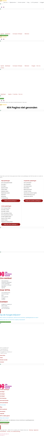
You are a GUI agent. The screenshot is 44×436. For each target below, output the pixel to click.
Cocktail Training (27, 191)
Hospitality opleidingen (30, 180)
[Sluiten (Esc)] (8, 433)
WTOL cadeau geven (5, 415)
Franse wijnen (4, 189)
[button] (8, 34)
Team (1, 357)
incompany (2, 411)
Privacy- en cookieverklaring (13, 431)
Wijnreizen (3, 194)
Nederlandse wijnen (5, 192)
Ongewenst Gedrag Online (7, 221)
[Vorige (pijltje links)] (1, 435)
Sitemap (31, 430)
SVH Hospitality (27, 184)
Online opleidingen (6, 206)
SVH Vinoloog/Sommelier (6, 182)
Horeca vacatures (4, 423)
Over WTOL (5, 290)
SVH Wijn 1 (2, 391)
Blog (1, 407)
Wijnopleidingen (5, 180)
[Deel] (5, 433)
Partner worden (3, 360)
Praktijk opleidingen (4, 389)
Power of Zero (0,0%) (6, 218)
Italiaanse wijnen (4, 191)
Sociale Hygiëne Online (6, 216)
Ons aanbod (6, 278)
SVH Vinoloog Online (5, 208)
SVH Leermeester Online (6, 213)
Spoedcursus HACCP (28, 196)
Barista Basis (26, 187)
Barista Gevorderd (28, 189)
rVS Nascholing (4, 198)
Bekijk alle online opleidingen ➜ (11, 224)
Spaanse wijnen (4, 187)
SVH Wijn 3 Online (5, 211)
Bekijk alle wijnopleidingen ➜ (10, 200)
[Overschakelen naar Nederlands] (1, 7)
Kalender (2, 413)
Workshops (3, 196)
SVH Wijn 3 (3, 186)
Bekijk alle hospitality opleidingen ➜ (33, 200)
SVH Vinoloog (3, 398)
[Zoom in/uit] (1, 433)
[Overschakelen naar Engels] (4, 7)
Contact (4, 301)
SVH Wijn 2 (3, 184)
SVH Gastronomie (28, 186)
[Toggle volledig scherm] (3, 433)
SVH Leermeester (27, 182)
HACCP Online (4, 220)
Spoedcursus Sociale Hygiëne (30, 192)
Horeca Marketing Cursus (29, 194)
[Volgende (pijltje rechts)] (3, 435)
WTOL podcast (3, 409)
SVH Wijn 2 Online (5, 209)
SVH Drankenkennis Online (7, 214)
